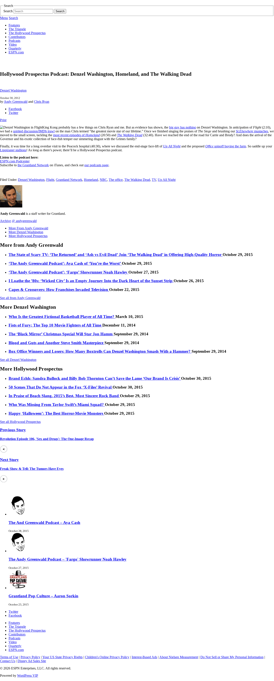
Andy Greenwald (15, 101)
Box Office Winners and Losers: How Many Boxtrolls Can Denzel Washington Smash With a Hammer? (100, 351)
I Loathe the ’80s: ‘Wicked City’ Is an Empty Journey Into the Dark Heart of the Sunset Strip (91, 280)
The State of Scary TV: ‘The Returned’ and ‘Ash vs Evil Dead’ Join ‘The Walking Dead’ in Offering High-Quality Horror (116, 254)
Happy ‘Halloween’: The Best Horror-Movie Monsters (56, 413)
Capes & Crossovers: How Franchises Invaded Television (59, 289)
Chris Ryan (41, 101)
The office (116, 180)
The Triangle (17, 29)
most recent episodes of (76, 135)
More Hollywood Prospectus (28, 236)
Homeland (91, 180)
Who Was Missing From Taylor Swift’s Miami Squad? (57, 404)
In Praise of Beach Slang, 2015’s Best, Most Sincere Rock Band (64, 395)
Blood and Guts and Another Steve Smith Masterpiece (56, 342)
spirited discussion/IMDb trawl (34, 131)
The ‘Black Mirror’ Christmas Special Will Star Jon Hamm (61, 334)
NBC (103, 180)
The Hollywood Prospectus (27, 33)
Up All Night (167, 180)
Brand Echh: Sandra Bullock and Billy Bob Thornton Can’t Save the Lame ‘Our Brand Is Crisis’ (95, 378)
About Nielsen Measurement (178, 657)
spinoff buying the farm (225, 146)
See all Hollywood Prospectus (20, 422)
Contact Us (7, 661)
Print (3, 120)
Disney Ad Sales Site (32, 661)
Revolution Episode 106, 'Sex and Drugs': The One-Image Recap (47, 439)
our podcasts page (96, 165)
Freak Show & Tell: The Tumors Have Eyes (32, 469)
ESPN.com (16, 52)
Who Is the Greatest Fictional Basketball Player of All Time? (62, 316)
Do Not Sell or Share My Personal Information (232, 657)
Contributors (17, 37)
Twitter (13, 113)
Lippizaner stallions (13, 150)
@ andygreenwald (24, 221)
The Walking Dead (137, 180)
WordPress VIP (27, 675)
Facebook (15, 109)
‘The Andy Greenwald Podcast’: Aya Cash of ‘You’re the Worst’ (65, 263)
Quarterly (15, 48)
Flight (50, 180)
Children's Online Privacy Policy (107, 657)
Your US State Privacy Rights (62, 657)
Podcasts (14, 40)
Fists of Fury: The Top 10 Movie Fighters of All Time (55, 325)
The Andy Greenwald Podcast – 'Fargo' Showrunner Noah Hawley (68, 559)
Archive (5, 221)
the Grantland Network (33, 165)
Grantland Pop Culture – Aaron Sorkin (43, 596)
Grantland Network (69, 180)
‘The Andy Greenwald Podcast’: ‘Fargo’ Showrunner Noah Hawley (68, 272)
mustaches (252, 131)
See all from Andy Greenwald (20, 298)
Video (13, 44)
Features (14, 25)
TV (154, 180)
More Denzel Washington (26, 232)
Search (8, 11)
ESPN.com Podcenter (15, 161)
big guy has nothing (182, 127)
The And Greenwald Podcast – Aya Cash (44, 522)
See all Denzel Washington (18, 360)
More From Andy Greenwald (28, 228)
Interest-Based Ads (144, 657)
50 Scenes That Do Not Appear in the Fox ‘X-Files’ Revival (61, 387)
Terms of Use (9, 657)
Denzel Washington (13, 90)
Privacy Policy (30, 657)
